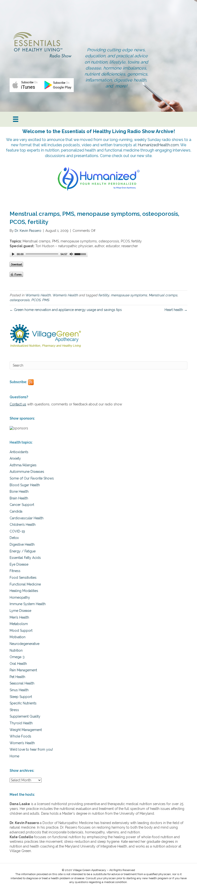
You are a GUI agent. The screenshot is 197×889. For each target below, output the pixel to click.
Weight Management (26, 730)
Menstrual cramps (163, 295)
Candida (16, 511)
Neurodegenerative (24, 644)
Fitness (15, 571)
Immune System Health (28, 604)
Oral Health (18, 664)
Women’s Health (38, 295)
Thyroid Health (21, 723)
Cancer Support (22, 505)
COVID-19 (17, 531)
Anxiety (15, 458)
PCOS (35, 300)
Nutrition (16, 650)
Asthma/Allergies (23, 465)
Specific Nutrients (23, 703)
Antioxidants (19, 452)
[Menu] (16, 119)
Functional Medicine (25, 584)
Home (14, 756)
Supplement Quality (25, 716)
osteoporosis (20, 300)
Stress (14, 710)
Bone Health (19, 491)
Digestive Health (22, 544)
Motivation (17, 637)
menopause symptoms (129, 295)
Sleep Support (21, 697)
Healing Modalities (24, 591)
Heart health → (176, 310)
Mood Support (21, 630)
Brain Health (19, 498)
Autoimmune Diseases (27, 472)
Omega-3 (17, 657)
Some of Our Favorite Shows (32, 478)
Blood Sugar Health (25, 485)
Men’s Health (19, 617)
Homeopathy (20, 597)
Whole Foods (20, 736)
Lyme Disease (20, 611)
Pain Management (23, 670)
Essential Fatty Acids (25, 558)
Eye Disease (19, 564)
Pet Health (17, 677)
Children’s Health (23, 524)
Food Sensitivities (23, 577)
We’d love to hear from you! (31, 749)
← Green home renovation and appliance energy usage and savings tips (66, 310)
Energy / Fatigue (23, 551)
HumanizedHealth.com (158, 145)
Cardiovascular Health (26, 518)
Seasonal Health (22, 683)
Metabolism (19, 624)
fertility (103, 295)
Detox (14, 538)
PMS (45, 300)
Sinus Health (19, 690)
